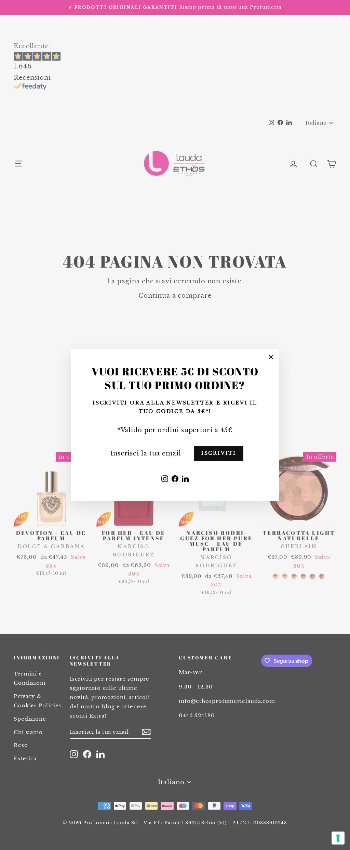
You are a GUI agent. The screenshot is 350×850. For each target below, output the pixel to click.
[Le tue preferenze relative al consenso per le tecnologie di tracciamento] (338, 838)
